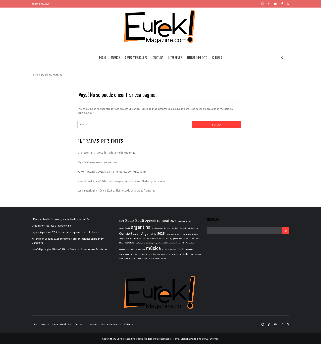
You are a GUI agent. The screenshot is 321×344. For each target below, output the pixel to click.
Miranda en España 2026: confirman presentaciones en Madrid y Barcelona (121, 181)
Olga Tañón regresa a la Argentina (97, 162)
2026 (139, 220)
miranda (122, 249)
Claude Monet (185, 228)
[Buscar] (285, 230)
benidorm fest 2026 (171, 228)
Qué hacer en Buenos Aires (160, 254)
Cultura (158, 57)
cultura (137, 238)
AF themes (212, 338)
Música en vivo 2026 (169, 249)
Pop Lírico (145, 254)
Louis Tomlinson (175, 243)
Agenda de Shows (184, 221)
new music (190, 249)
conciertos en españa (173, 234)
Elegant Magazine (191, 338)
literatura (129, 242)
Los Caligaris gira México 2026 (157, 243)
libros (121, 243)
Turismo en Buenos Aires (138, 258)
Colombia (194, 228)
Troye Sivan (123, 258)
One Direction (124, 254)
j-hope (175, 239)
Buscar (213, 219)
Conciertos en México (190, 234)
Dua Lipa (145, 239)
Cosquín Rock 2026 (126, 239)
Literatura (175, 57)
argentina (140, 227)
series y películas (180, 254)
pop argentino (136, 254)
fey (171, 239)
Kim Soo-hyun (184, 239)
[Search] (282, 58)
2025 (129, 220)
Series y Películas (136, 57)
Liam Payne (195, 239)
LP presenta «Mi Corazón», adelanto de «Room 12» (107, 152)
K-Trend (217, 57)
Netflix (181, 249)
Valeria (151, 258)
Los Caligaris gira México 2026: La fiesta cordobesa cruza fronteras (116, 190)
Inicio (102, 57)
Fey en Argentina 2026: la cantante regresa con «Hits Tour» (111, 171)
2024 (121, 221)
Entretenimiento (197, 57)
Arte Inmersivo (157, 228)
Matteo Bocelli (191, 243)
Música (115, 57)
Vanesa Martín (160, 258)
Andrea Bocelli (124, 228)
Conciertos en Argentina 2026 (142, 233)
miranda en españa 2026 (136, 249)
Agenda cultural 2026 (160, 220)
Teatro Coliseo (195, 254)
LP (183, 243)
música (153, 248)
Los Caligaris (140, 243)
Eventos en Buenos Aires (159, 239)
